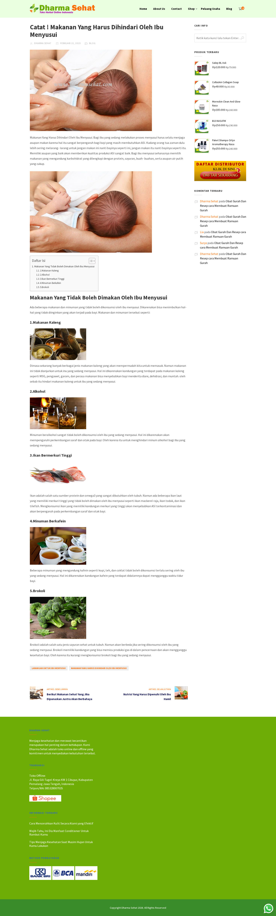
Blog (229, 9)
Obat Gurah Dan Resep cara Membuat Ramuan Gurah (223, 205)
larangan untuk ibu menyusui (49, 668)
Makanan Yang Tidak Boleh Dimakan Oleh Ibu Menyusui (64, 266)
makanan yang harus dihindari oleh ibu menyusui (99, 668)
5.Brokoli (44, 287)
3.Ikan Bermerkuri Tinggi (52, 278)
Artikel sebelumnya (57, 689)
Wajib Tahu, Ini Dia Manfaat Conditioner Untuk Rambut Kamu (59, 832)
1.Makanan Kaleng (49, 270)
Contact (176, 9)
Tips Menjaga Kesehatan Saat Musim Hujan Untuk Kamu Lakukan (61, 843)
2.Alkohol (45, 274)
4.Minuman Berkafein (50, 283)
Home (143, 9)
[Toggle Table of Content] (90, 261)
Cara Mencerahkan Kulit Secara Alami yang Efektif (61, 823)
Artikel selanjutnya (160, 689)
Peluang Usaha (210, 9)
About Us (159, 9)
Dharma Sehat (42, 43)
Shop (191, 9)
